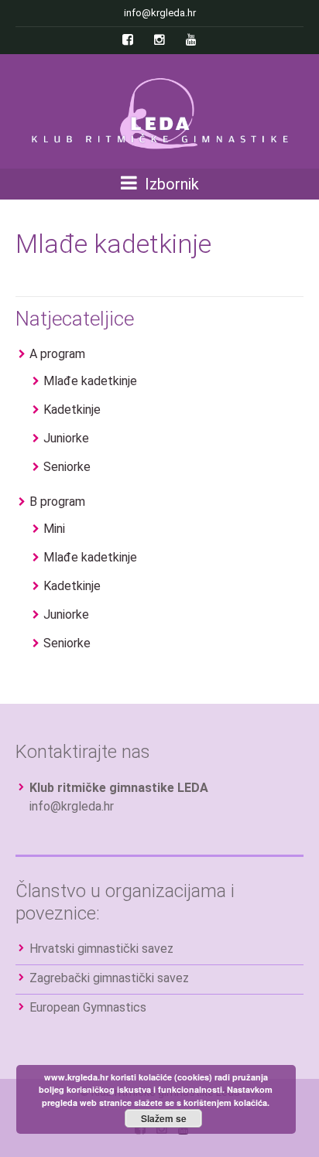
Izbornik (170, 184)
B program (57, 501)
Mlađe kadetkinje (90, 381)
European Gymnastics (87, 1007)
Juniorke (66, 438)
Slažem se (164, 1118)
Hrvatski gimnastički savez (101, 948)
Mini (54, 528)
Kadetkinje (72, 409)
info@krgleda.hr (71, 806)
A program (57, 353)
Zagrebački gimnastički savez (109, 978)
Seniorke (67, 466)
